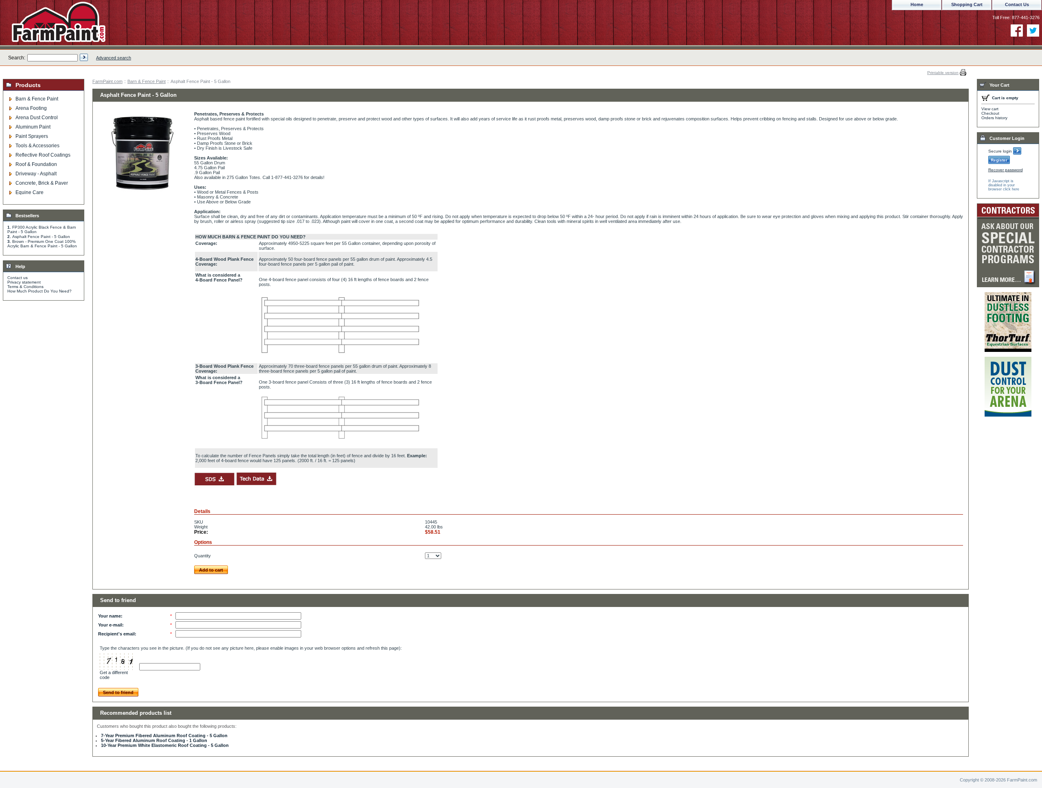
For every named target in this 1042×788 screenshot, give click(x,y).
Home (917, 4)
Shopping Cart (967, 4)
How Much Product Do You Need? (39, 291)
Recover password (1005, 170)
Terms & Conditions (25, 286)
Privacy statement (24, 282)
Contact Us (1017, 4)
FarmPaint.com (107, 81)
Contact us (17, 277)
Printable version (943, 72)
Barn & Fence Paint (146, 81)
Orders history (994, 118)
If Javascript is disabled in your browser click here (1003, 185)
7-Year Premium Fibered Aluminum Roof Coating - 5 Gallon (164, 735)
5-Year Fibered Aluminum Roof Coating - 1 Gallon (154, 740)
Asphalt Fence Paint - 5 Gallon (41, 236)
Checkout (990, 113)
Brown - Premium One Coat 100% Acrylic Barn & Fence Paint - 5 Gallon (42, 243)
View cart (989, 109)
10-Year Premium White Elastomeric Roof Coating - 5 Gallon (165, 745)
